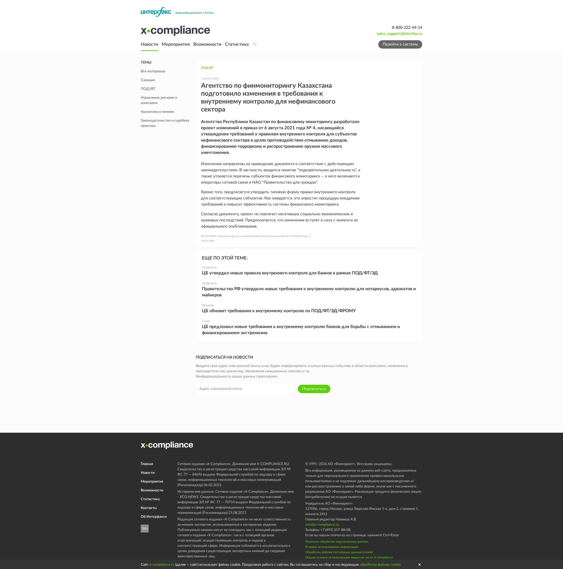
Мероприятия (176, 44)
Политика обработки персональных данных (336, 541)
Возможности (207, 44)
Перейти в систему (400, 44)
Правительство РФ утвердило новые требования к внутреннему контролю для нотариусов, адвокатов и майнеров (309, 292)
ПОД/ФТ (207, 67)
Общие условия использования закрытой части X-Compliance (349, 557)
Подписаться (314, 389)
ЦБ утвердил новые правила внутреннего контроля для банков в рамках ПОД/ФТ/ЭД (290, 273)
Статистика (237, 44)
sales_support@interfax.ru (399, 34)
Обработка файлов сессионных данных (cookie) (339, 552)
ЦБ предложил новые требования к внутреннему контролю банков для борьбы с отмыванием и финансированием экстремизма (301, 330)
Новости (149, 44)
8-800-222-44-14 (407, 28)
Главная (147, 464)
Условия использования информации (331, 547)
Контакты (149, 508)
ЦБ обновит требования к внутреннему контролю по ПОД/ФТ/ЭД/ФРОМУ (279, 311)
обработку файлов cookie (380, 564)
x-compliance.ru (162, 564)
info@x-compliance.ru (322, 524)
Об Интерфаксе (154, 516)
